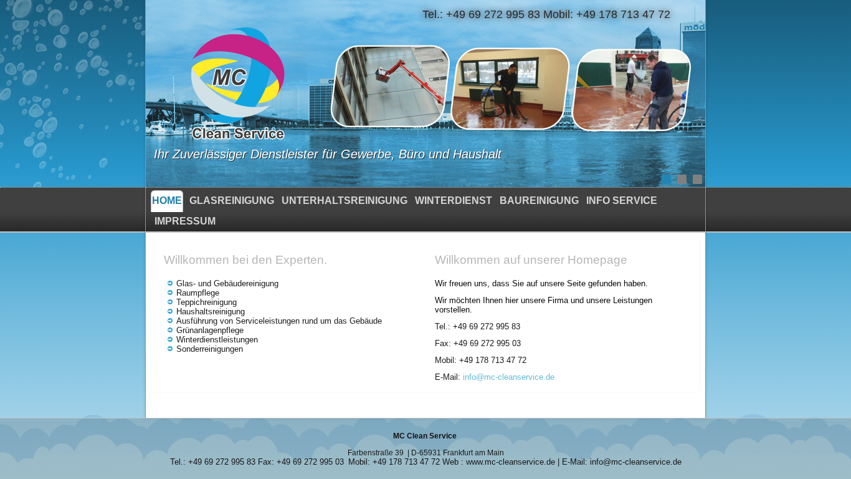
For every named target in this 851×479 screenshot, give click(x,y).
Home (167, 200)
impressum (185, 221)
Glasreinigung (231, 200)
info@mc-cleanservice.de (508, 377)
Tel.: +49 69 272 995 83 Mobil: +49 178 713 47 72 (546, 14)
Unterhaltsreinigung (344, 200)
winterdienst (453, 200)
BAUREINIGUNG (539, 200)
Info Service (621, 200)
